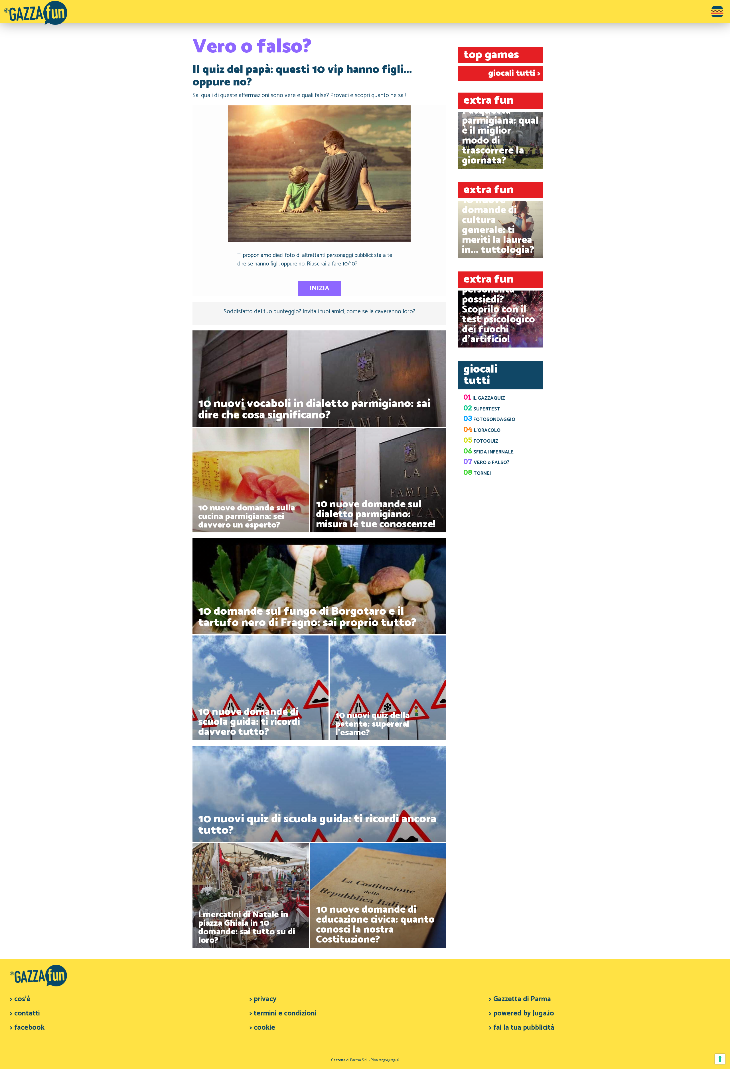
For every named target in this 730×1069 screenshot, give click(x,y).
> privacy (263, 999)
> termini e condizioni (283, 1013)
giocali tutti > (514, 73)
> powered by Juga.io (521, 1013)
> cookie (262, 1028)
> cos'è (20, 999)
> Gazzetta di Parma (520, 999)
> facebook (27, 1028)
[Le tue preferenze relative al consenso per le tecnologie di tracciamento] (720, 1059)
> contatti (25, 1013)
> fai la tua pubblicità (521, 1028)
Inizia (319, 288)
